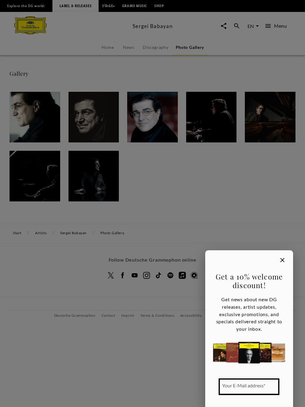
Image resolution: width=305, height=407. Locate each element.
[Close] (282, 260)
